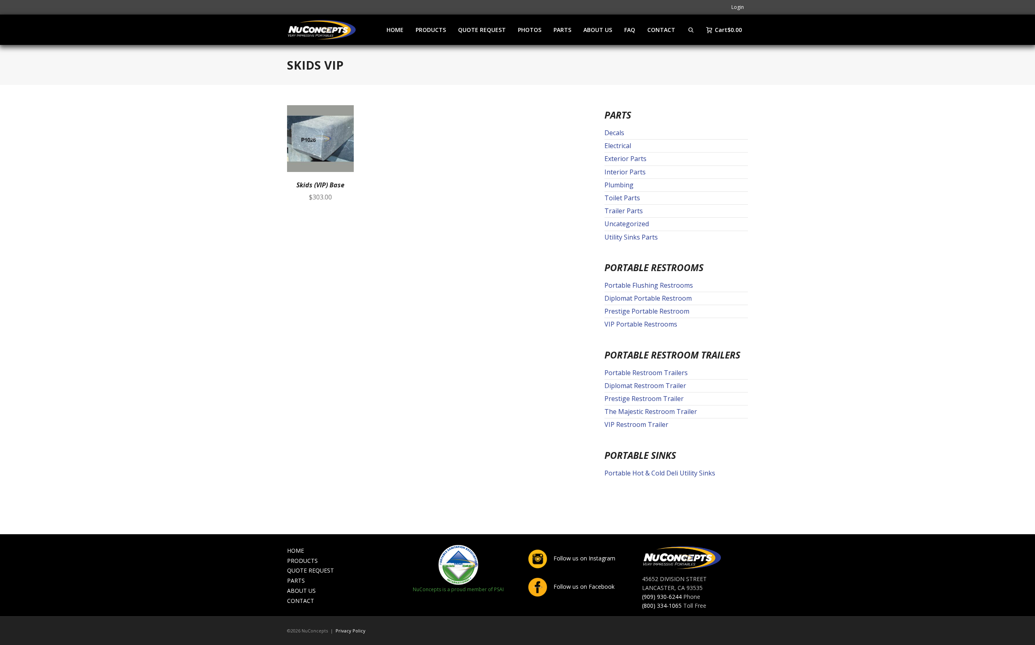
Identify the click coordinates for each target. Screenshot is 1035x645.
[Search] (691, 30)
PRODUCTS (302, 560)
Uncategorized (626, 223)
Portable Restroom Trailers (646, 372)
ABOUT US (301, 590)
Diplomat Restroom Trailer (645, 385)
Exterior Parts (625, 158)
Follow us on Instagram (583, 558)
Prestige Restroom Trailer (644, 398)
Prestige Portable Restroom (646, 311)
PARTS (296, 580)
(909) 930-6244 (662, 596)
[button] (344, 114)
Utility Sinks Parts (631, 237)
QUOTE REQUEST (310, 570)
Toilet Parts (622, 197)
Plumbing (619, 184)
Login (737, 7)
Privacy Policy (350, 631)
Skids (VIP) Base (320, 184)
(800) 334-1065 (662, 605)
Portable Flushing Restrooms (648, 285)
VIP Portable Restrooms (640, 324)
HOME (295, 550)
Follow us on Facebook (583, 586)
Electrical (617, 145)
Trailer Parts (623, 210)
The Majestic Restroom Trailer (650, 411)
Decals (614, 132)
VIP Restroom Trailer (636, 424)
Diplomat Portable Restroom (648, 298)
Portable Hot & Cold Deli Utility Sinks (659, 473)
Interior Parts (625, 172)
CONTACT (300, 601)
